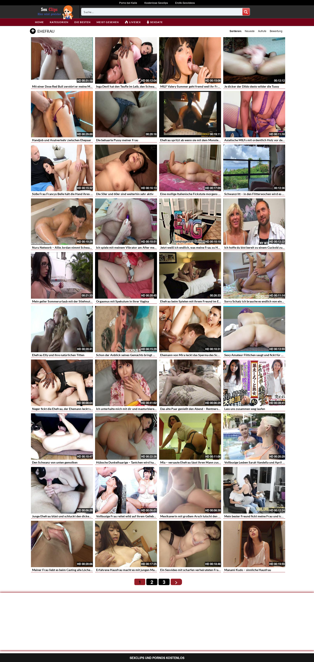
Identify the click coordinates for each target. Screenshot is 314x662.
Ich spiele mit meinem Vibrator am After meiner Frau (131, 247)
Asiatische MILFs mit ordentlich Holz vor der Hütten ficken (263, 140)
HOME (39, 22)
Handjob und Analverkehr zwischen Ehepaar (61, 140)
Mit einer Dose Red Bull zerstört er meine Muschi (64, 86)
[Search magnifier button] (246, 11)
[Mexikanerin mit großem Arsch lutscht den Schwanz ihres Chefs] (190, 490)
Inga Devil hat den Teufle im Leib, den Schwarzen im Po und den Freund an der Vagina (152, 86)
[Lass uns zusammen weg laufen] (254, 383)
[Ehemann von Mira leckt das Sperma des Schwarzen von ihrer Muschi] (190, 329)
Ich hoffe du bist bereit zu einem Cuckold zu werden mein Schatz (267, 247)
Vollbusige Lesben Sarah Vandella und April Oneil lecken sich (264, 462)
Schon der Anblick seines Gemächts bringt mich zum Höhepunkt (139, 355)
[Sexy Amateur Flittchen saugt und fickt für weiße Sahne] (254, 329)
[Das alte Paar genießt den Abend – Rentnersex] (190, 383)
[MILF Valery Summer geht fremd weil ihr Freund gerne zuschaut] (190, 60)
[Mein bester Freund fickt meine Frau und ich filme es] (254, 490)
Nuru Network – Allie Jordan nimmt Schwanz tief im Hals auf (72, 247)
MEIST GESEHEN (108, 22)
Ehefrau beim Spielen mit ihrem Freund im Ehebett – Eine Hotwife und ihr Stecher (214, 301)
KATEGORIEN (59, 22)
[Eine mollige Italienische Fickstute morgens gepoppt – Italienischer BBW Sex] (190, 168)
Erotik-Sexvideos (185, 2)
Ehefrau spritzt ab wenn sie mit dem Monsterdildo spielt (197, 140)
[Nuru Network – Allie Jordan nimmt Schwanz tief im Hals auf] (62, 221)
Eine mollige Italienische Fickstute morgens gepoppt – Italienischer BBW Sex (211, 194)
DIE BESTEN (82, 22)
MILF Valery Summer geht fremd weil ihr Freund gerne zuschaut (202, 86)
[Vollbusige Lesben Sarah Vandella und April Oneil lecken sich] (254, 436)
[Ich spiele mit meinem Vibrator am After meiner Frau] (126, 221)
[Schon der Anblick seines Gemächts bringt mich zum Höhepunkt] (126, 329)
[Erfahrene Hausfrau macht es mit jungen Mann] (126, 544)
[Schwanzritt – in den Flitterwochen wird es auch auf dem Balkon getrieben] (254, 168)
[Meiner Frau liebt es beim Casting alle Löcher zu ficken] (62, 544)
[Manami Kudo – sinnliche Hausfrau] (254, 544)
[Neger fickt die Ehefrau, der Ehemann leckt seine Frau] (62, 383)
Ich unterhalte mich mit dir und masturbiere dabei (129, 409)
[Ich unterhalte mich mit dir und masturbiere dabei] (126, 383)
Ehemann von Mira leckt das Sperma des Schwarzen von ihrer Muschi (206, 355)
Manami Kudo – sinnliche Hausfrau (247, 570)
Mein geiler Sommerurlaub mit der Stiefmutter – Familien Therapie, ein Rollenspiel (87, 301)
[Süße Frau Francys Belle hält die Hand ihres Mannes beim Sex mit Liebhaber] (62, 168)
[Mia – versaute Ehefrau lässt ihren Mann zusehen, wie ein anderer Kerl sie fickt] (190, 436)
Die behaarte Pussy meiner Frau (117, 140)
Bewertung (276, 31)
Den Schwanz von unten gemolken (55, 462)
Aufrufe (262, 31)
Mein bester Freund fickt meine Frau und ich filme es (259, 516)
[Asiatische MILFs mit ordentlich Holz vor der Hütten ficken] (254, 114)
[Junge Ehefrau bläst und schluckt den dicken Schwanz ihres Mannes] (62, 490)
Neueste (250, 31)
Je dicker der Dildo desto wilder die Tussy (251, 86)
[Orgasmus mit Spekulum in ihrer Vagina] (126, 275)
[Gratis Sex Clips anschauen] (54, 12)
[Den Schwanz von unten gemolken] (62, 436)
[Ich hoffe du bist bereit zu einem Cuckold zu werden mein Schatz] (254, 221)
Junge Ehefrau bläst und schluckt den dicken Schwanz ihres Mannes (77, 516)
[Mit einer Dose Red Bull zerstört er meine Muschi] (62, 60)
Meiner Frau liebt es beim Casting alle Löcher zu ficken (68, 570)
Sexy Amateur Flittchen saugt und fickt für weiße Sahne (261, 355)
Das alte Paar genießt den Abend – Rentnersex (190, 409)
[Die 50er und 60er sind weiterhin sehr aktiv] (126, 168)
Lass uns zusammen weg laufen (244, 409)
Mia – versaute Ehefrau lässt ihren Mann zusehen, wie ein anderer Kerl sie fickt (212, 462)
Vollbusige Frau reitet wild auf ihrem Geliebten (127, 516)
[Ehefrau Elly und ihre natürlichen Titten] (62, 329)
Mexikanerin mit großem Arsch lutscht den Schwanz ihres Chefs (202, 516)
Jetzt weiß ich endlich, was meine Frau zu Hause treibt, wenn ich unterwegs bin (212, 247)
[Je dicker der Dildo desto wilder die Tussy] (254, 60)
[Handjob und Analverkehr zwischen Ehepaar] (62, 114)
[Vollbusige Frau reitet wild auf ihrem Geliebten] (126, 490)
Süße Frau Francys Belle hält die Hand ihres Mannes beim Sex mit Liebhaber (82, 194)
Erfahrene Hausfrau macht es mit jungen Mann (127, 570)
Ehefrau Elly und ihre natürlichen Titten (58, 355)
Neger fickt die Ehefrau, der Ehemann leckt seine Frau (67, 409)
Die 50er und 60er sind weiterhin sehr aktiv (124, 194)
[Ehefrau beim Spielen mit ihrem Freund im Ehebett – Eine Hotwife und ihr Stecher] (190, 275)
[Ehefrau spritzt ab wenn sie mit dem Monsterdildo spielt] (190, 114)
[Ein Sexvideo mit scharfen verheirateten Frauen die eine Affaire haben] (190, 544)
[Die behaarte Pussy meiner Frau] (126, 114)
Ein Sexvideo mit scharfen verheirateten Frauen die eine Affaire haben (206, 570)
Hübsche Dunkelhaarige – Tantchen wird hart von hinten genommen (141, 462)
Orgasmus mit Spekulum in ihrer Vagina (122, 301)
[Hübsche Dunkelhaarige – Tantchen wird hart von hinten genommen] (126, 436)
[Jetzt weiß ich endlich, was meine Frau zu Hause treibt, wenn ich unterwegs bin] (190, 221)
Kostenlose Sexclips (156, 2)
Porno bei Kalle (128, 2)
